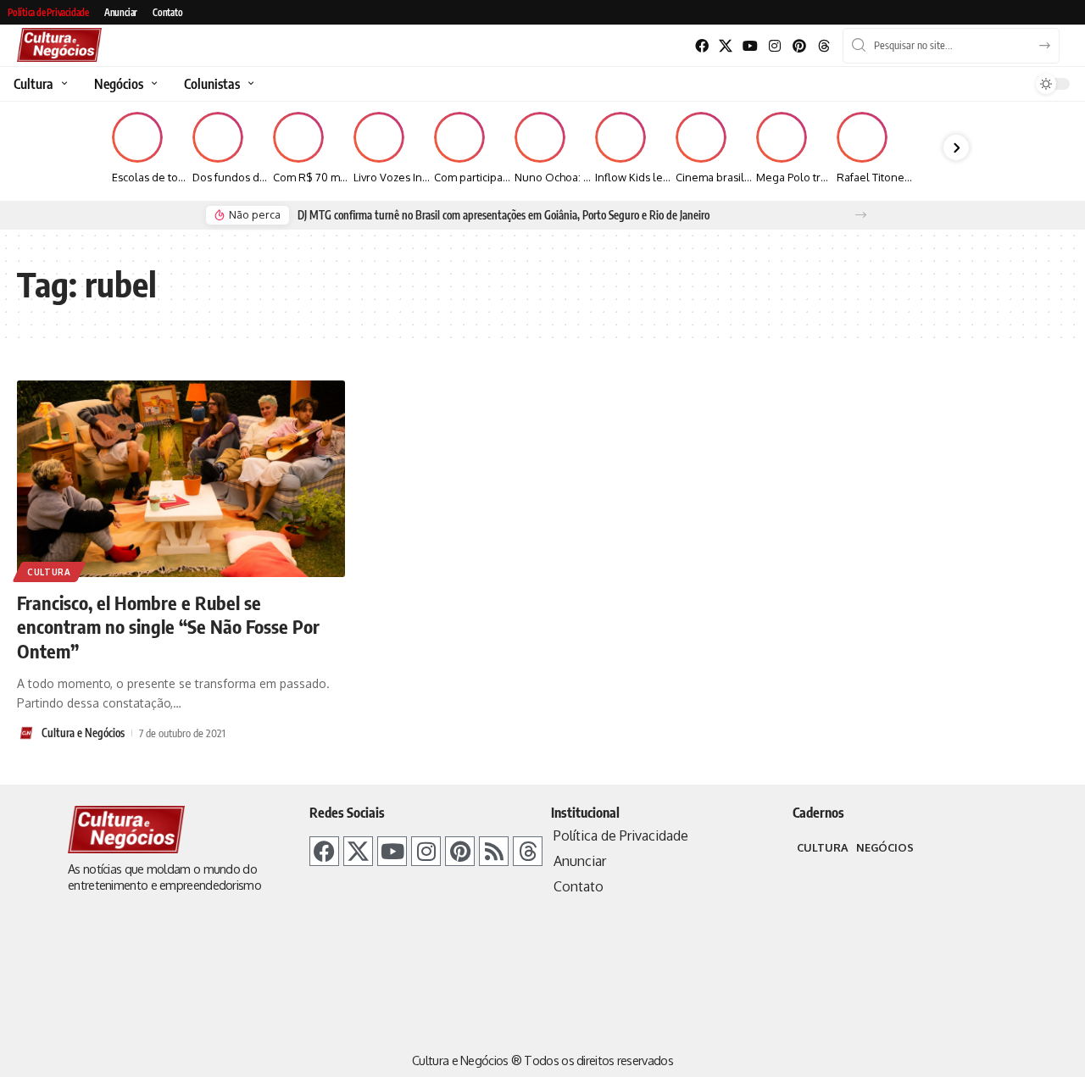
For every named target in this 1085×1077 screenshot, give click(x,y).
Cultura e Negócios (83, 733)
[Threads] (823, 46)
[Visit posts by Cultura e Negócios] (26, 733)
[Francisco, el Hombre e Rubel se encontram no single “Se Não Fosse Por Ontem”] (181, 478)
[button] (860, 214)
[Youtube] (750, 46)
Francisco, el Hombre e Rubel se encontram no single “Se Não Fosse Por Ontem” (168, 627)
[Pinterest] (799, 46)
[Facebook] (701, 46)
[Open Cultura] (62, 84)
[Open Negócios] (152, 84)
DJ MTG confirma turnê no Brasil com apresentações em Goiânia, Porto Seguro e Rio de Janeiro (503, 215)
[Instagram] (775, 46)
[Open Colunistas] (248, 84)
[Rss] (494, 851)
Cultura (49, 572)
